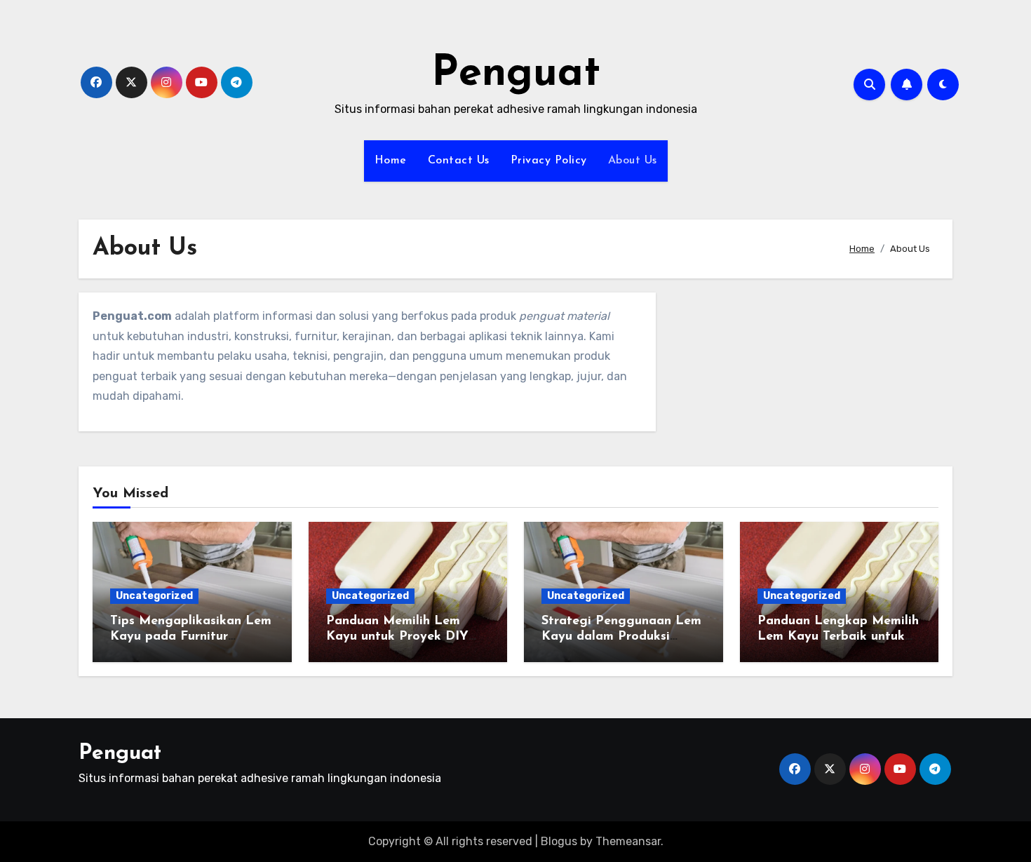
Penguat (515, 74)
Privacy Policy (549, 160)
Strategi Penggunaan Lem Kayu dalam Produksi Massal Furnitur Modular (621, 636)
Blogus (559, 841)
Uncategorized (154, 596)
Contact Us (459, 160)
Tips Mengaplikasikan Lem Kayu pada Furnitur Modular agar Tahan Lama (191, 636)
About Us (632, 160)
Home (391, 160)
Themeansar (628, 841)
